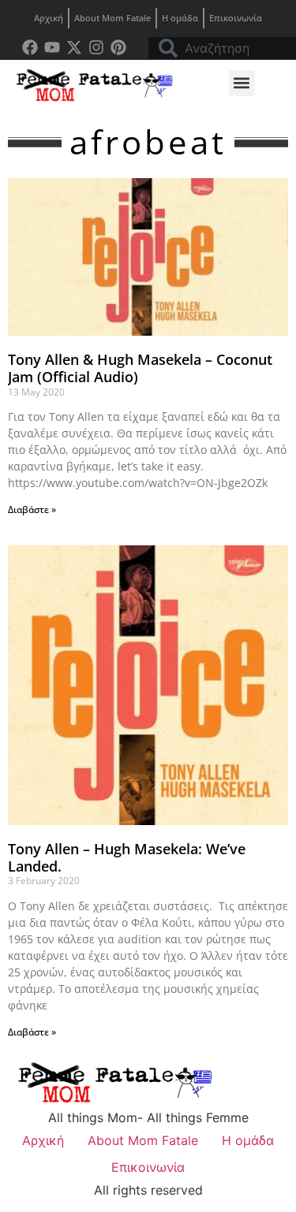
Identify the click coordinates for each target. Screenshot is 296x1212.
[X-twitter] (74, 47)
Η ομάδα (180, 18)
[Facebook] (30, 47)
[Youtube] (52, 47)
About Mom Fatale (112, 18)
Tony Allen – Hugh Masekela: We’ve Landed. (126, 857)
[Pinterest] (118, 47)
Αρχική (48, 18)
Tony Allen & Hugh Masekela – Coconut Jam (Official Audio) (140, 368)
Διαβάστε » (32, 509)
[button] (242, 83)
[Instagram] (96, 47)
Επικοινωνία (235, 18)
